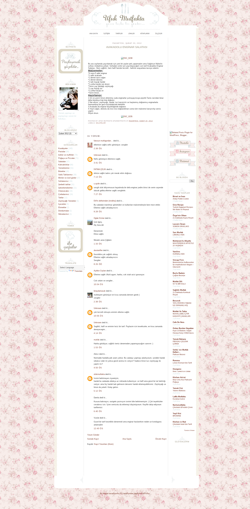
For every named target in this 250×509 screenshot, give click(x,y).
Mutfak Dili (177, 281)
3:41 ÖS (98, 163)
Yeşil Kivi (177, 413)
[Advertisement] (182, 84)
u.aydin (97, 184)
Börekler (61, 171)
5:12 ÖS (98, 391)
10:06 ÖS (98, 316)
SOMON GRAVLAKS (181, 226)
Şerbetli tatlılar (64, 184)
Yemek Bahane (179, 339)
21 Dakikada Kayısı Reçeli (183, 218)
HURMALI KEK (179, 254)
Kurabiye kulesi (179, 399)
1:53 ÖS (98, 347)
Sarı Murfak (178, 232)
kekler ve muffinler (66, 155)
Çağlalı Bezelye (179, 275)
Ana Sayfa (127, 439)
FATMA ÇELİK (100, 169)
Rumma (176, 360)
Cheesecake (63, 191)
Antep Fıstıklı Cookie (181, 199)
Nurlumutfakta (179, 405)
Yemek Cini (178, 388)
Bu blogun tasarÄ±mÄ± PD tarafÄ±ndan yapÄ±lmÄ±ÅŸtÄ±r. (125, 493)
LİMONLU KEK (178, 235)
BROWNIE (177, 416)
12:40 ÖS (98, 428)
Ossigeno (177, 369)
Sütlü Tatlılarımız (65, 175)
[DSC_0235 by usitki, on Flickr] (127, 116)
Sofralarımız (63, 181)
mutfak (97, 340)
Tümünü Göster (189, 430)
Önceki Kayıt (160, 439)
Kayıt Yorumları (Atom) (103, 444)
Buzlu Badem (179, 273)
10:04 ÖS (98, 284)
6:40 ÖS (98, 411)
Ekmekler (62, 207)
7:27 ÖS (98, 194)
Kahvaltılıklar (63, 165)
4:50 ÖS (98, 368)
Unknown (97, 155)
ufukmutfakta (99, 374)
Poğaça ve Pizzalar (66, 158)
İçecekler (62, 204)
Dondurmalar (63, 211)
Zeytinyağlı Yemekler (67, 201)
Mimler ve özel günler (67, 178)
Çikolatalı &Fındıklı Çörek (183, 407)
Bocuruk (176, 301)
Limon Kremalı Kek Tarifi (182, 363)
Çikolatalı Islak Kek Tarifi (182, 424)
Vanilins (176, 252)
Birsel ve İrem (179, 196)
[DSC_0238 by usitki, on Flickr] (127, 58)
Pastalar (61, 151)
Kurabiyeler (63, 148)
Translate (78, 271)
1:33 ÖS (98, 244)
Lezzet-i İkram (179, 224)
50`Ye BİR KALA (179, 284)
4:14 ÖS (98, 333)
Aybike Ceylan (100, 271)
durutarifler (98, 250)
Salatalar (101, 123)
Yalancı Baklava (179, 391)
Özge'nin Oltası (179, 215)
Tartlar (61, 198)
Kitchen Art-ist (179, 377)
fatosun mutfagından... (103, 141)
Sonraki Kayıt (93, 439)
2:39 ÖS (98, 148)
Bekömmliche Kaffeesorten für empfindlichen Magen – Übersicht (183, 264)
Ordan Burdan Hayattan (183, 328)
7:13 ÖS (98, 177)
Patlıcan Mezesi (179, 354)
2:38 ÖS (98, 302)
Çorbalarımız (63, 194)
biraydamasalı (99, 291)
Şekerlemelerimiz (65, 188)
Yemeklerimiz (64, 168)
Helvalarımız (63, 214)
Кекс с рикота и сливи (181, 371)
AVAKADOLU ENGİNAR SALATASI (126, 47)
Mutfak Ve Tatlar (180, 311)
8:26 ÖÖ (98, 264)
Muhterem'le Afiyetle (182, 241)
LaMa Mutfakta (179, 397)
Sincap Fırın (178, 260)
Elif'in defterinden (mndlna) (105, 201)
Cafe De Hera (178, 322)
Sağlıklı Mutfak (179, 290)
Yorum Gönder (93, 435)
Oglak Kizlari (99, 218)
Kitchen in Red (179, 422)
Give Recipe (178, 205)
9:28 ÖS (98, 212)
